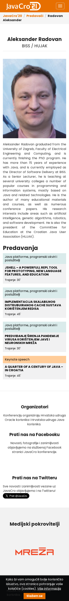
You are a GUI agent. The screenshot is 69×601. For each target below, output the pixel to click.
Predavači (34, 16)
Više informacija (49, 588)
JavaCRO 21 (23, 6)
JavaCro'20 (12, 16)
